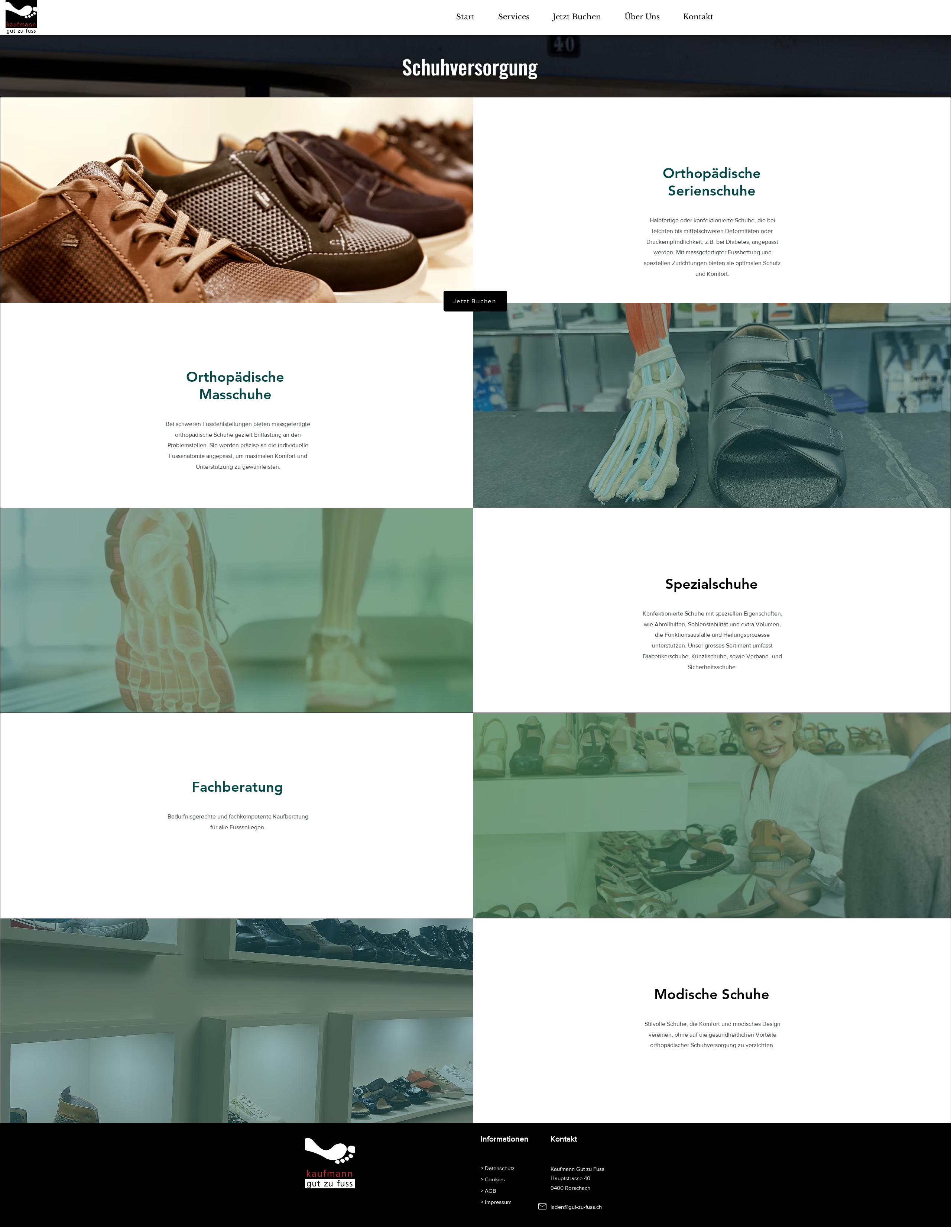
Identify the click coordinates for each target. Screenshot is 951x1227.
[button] (513, 16)
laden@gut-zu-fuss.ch (576, 1207)
